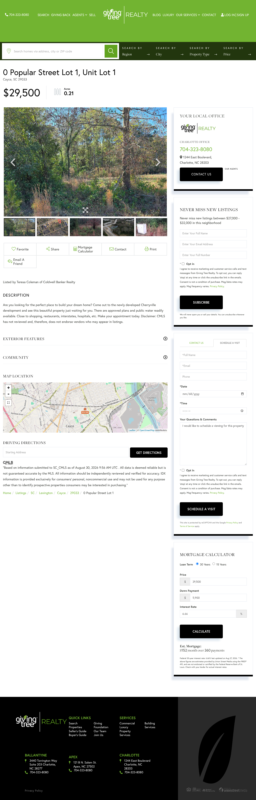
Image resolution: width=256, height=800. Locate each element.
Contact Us (201, 174)
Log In (229, 15)
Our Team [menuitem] (100, 731)
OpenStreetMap (147, 430)
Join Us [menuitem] (98, 735)
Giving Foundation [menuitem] (101, 725)
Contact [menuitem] (209, 15)
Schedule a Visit (230, 343)
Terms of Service (187, 526)
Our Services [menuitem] (186, 15)
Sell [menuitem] (92, 15)
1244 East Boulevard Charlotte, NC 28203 (137, 765)
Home (7, 493)
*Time (183, 403)
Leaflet (132, 430)
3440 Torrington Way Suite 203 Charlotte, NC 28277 (43, 765)
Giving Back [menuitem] (60, 15)
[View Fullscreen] (8, 403)
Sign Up (243, 15)
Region (127, 54)
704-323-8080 (18, 15)
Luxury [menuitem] (168, 15)
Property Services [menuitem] (125, 733)
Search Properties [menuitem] (75, 725)
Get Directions (149, 452)
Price (226, 54)
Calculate (201, 631)
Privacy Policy (217, 286)
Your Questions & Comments (198, 419)
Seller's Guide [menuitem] (77, 731)
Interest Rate (188, 607)
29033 (74, 493)
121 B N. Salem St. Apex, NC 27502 (85, 764)
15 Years (221, 564)
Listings (21, 493)
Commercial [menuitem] (127, 723)
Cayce (61, 493)
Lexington (46, 493)
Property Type (200, 54)
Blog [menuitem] (157, 15)
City (159, 54)
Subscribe (201, 302)
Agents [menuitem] (78, 15)
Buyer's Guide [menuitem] (77, 735)
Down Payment (189, 591)
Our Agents (231, 169)
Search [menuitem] (43, 15)
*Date (183, 386)
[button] (111, 51)
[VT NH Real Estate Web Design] (233, 789)
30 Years (205, 564)
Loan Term (186, 564)
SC (33, 493)
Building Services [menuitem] (150, 725)
